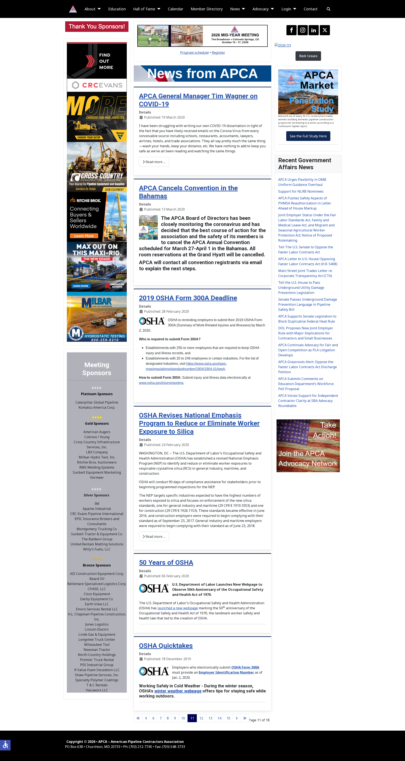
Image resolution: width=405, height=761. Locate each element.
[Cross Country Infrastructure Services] (97, 166)
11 (192, 718)
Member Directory (207, 8)
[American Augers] (97, 266)
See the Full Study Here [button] (308, 136)
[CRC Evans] (97, 66)
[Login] (293, 9)
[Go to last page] (244, 718)
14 (219, 718)
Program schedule (194, 52)
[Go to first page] (138, 718)
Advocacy (260, 8)
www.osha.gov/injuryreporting (161, 383)
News (235, 8)
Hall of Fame (144, 8)
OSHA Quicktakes (166, 646)
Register (218, 52)
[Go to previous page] (146, 718)
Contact (311, 8)
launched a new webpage (178, 608)
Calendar (175, 8)
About (90, 8)
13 (210, 718)
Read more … (155, 161)
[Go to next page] (236, 718)
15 (228, 718)
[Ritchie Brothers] (97, 216)
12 (201, 718)
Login (286, 8)
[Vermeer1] (97, 116)
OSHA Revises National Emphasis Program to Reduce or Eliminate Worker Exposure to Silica (199, 423)
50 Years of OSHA (166, 562)
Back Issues (308, 56)
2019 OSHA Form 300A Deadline (188, 298)
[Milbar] (97, 316)
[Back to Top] (398, 753)
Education (117, 8)
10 (183, 718)
